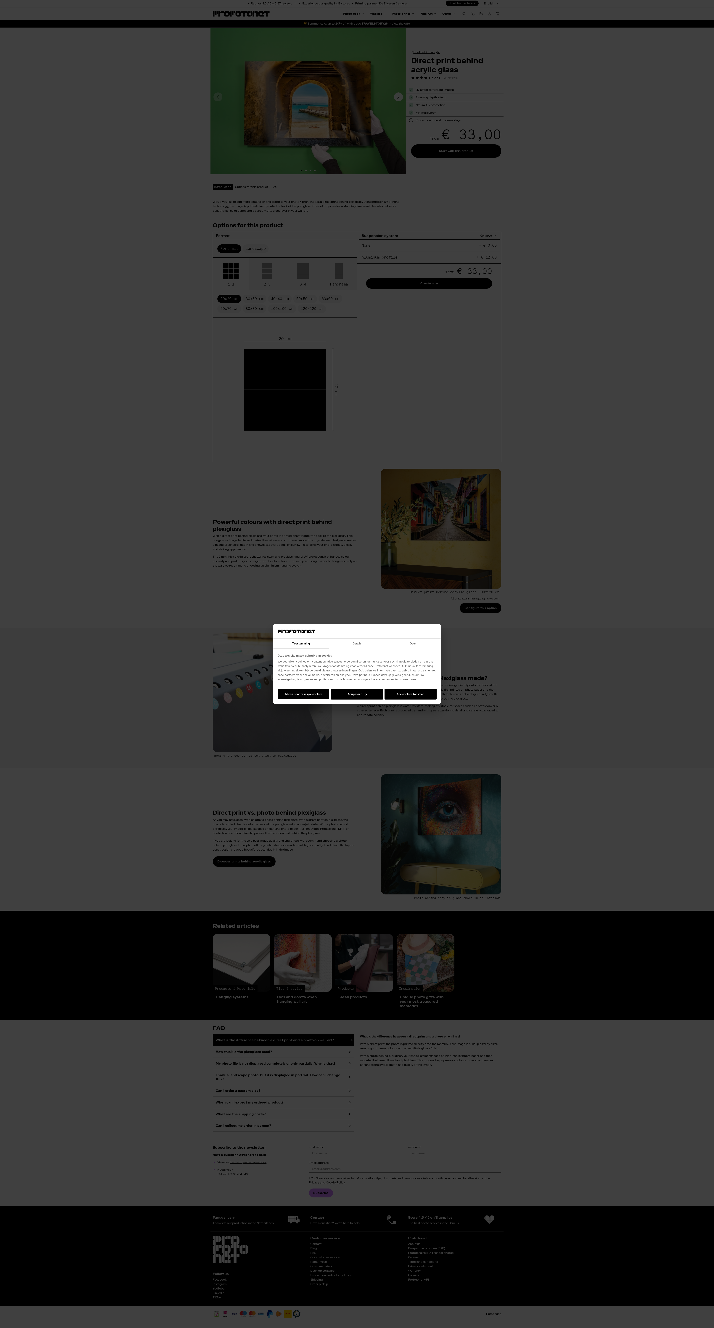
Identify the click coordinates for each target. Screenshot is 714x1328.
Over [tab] (413, 643)
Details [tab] (357, 643)
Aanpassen (355, 694)
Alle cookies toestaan (410, 694)
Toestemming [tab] (301, 643)
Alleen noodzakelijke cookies (303, 694)
